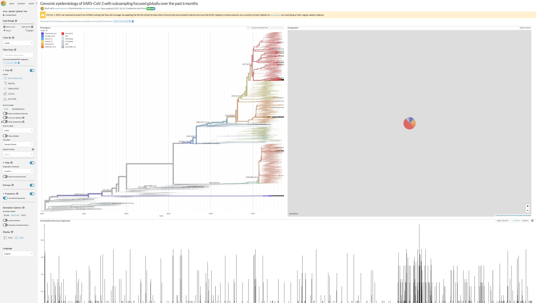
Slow (6, 215)
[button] (19, 12)
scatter (12, 99)
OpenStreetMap (515, 215)
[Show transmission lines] (5, 176)
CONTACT (21, 4)
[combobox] (4, 43)
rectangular (15, 78)
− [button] (528, 210)
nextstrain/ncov (61, 8)
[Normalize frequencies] (5, 198)
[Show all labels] (5, 135)
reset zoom (525, 28)
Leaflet (498, 215)
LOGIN (31, 4)
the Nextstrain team (91, 8)
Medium (15, 215)
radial (11, 83)
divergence (18, 109)
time (6, 109)
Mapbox (505, 215)
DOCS (11, 4)
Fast (23, 215)
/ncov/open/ (275, 15)
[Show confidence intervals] (5, 113)
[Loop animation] (5, 220)
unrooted (13, 88)
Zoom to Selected (260, 28)
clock (11, 94)
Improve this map (525, 215)
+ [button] (528, 206)
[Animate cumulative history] (5, 224)
